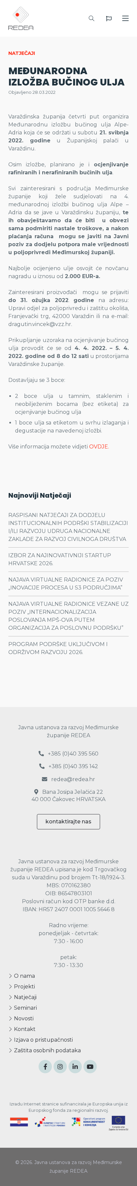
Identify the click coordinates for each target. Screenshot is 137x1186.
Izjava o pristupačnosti (43, 1040)
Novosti (23, 1018)
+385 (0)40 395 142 (72, 766)
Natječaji (25, 997)
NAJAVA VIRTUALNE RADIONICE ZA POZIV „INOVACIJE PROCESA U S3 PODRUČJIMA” (65, 584)
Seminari (25, 1008)
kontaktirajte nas (68, 821)
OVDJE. (99, 446)
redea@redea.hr (72, 779)
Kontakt (24, 1029)
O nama (24, 976)
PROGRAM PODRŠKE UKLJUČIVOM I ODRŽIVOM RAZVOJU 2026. (58, 648)
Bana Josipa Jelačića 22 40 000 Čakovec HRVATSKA (68, 795)
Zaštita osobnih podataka (47, 1050)
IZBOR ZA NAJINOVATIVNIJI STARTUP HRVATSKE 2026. (59, 559)
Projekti (24, 986)
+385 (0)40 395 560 (72, 754)
